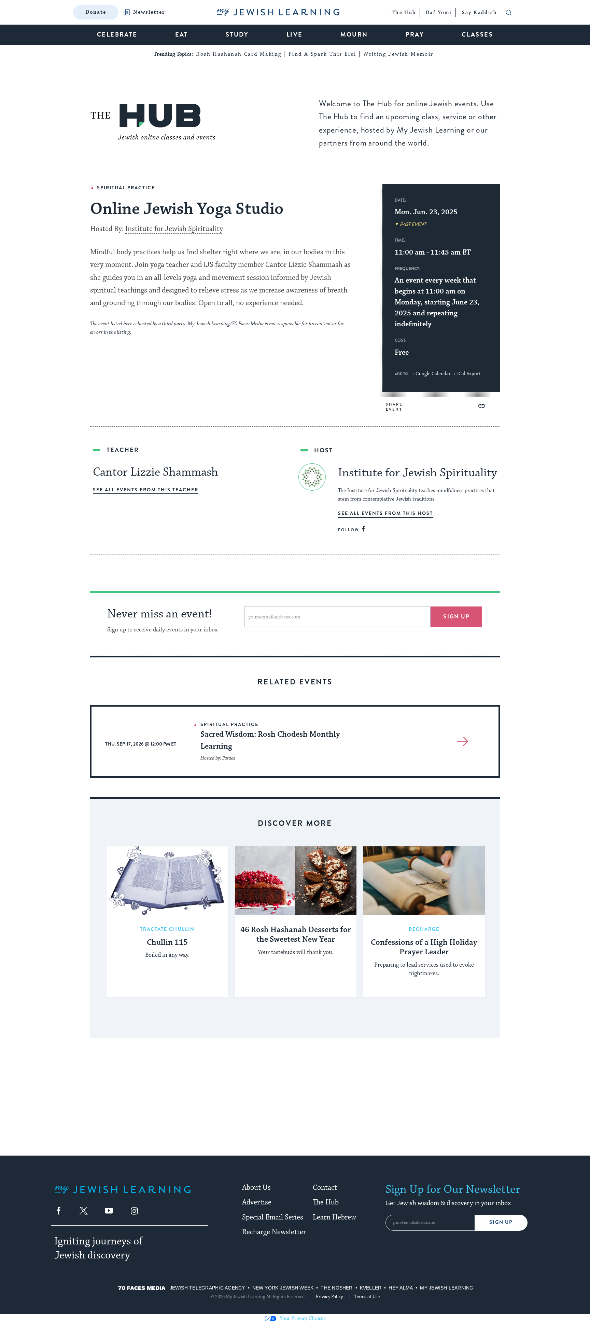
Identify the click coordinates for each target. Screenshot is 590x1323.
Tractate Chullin (167, 929)
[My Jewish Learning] (122, 1195)
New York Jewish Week (283, 1288)
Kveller (371, 1288)
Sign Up (501, 1222)
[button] (482, 405)
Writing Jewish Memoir (398, 54)
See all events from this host (385, 513)
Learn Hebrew (334, 1217)
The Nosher (336, 1288)
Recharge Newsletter (274, 1232)
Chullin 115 (167, 942)
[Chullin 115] (167, 880)
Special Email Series (272, 1217)
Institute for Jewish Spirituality (174, 228)
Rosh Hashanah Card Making (238, 54)
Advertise (256, 1202)
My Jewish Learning (446, 1288)
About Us (256, 1187)
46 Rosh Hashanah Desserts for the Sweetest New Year (295, 935)
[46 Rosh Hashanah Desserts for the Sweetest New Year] (295, 880)
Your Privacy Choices (302, 1318)
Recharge (424, 929)
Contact (325, 1187)
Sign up (456, 616)
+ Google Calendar (431, 374)
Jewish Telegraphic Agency (207, 1288)
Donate (95, 12)
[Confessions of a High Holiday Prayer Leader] (424, 880)
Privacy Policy (329, 1296)
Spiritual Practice (126, 187)
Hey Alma (401, 1288)
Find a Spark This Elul (322, 54)
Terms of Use (367, 1296)
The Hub (326, 1202)
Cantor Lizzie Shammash (155, 472)
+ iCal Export (467, 374)
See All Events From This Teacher (145, 489)
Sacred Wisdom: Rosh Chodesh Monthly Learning (270, 740)
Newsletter (149, 12)
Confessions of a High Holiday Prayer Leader (424, 947)
